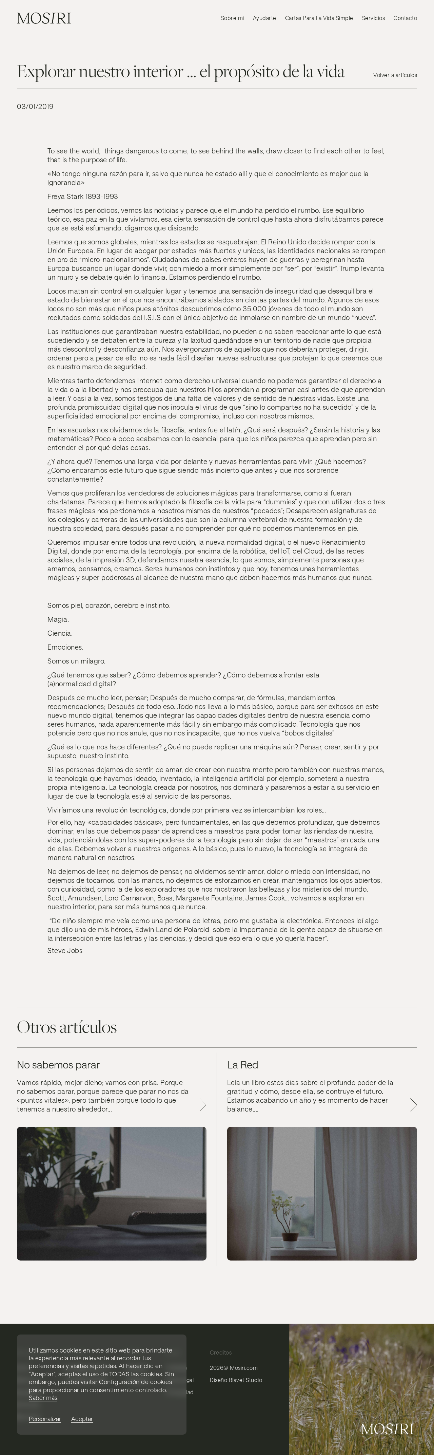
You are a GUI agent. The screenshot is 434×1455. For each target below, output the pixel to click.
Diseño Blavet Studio (236, 1380)
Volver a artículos (395, 75)
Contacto (405, 18)
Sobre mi (232, 18)
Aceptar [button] (82, 1418)
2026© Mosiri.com (234, 1367)
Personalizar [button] (45, 1418)
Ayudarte (264, 18)
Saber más (43, 1397)
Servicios (373, 18)
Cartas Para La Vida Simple (319, 18)
